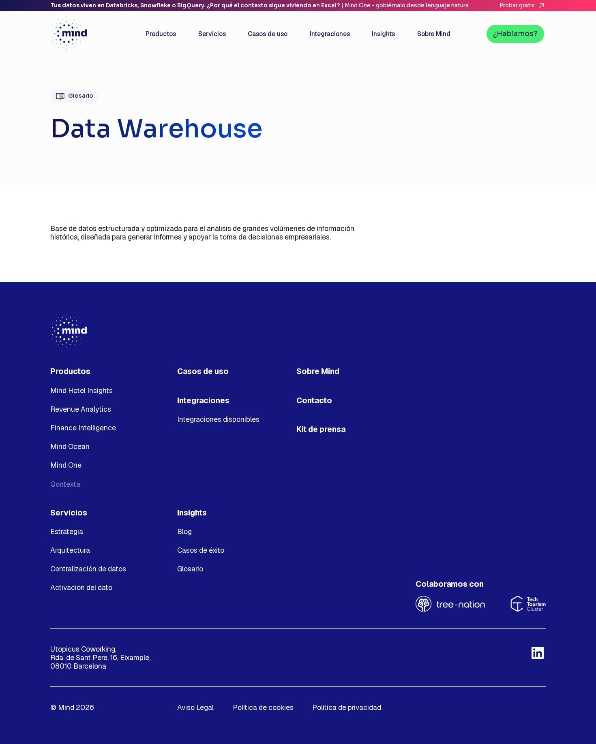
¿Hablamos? (515, 33)
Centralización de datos (88, 568)
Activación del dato (81, 587)
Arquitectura (70, 550)
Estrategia (66, 531)
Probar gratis (517, 5)
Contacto (314, 400)
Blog (184, 531)
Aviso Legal (195, 707)
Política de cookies (263, 707)
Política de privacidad (346, 707)
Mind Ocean (70, 446)
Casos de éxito (200, 550)
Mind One (65, 465)
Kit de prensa (320, 429)
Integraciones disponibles (218, 419)
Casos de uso (203, 371)
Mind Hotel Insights (81, 390)
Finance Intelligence (83, 427)
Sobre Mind (317, 371)
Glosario (80, 95)
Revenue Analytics (80, 409)
